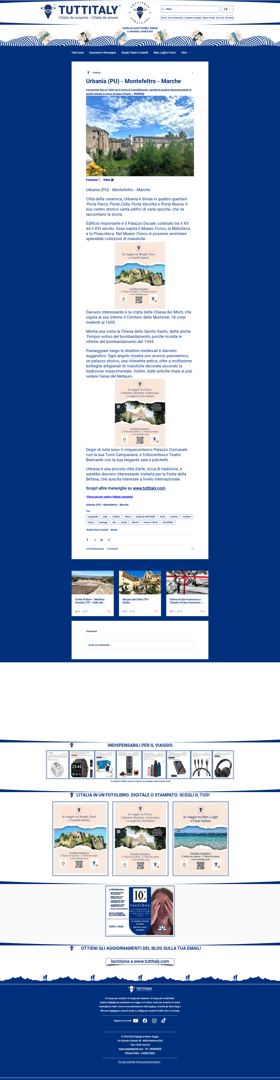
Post (177, 1006)
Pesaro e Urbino (151, 522)
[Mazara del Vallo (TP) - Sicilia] (140, 582)
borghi (124, 522)
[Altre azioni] (192, 72)
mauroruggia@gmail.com (131, 1049)
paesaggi (103, 522)
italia (105, 516)
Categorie (114, 1010)
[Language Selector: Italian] (227, 9)
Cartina (152, 1006)
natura (91, 522)
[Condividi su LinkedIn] (101, 539)
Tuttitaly (112, 1002)
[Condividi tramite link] (108, 539)
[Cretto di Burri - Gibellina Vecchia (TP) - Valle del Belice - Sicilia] (93, 582)
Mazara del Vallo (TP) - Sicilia (136, 601)
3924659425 (155, 1049)
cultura (128, 516)
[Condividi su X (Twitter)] (94, 539)
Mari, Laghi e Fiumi (165, 52)
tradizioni (187, 516)
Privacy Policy (132, 1053)
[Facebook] (145, 1021)
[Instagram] (154, 1021)
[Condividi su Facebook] (87, 539)
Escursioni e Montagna (102, 52)
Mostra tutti (203, 565)
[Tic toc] (164, 1021)
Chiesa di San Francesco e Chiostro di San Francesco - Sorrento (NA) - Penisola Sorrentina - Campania (186, 601)
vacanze (174, 516)
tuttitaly (116, 516)
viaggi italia (93, 516)
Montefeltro (168, 522)
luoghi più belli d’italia (145, 516)
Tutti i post (77, 52)
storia (162, 516)
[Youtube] (136, 1021)
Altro (184, 52)
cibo (114, 522)
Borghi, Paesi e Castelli (135, 52)
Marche (135, 522)
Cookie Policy (148, 1053)
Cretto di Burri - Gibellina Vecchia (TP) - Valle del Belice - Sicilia (89, 601)
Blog (142, 1010)
